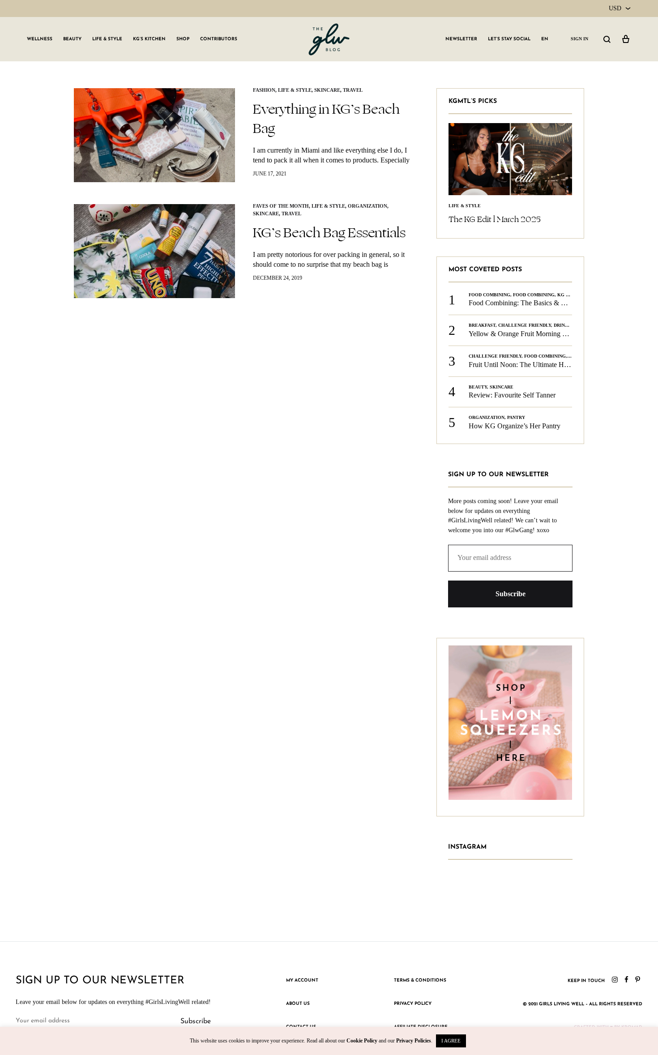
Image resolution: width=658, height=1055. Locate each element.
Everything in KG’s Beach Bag (326, 119)
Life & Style (107, 39)
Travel (353, 90)
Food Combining (489, 294)
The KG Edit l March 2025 (495, 219)
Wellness (39, 39)
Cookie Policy (361, 1041)
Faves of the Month (281, 206)
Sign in (579, 38)
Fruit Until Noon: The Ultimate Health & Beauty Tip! (545, 364)
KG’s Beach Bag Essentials (329, 232)
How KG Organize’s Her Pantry (514, 426)
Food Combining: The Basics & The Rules (529, 303)
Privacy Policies (413, 1041)
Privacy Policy (413, 1003)
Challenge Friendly (524, 325)
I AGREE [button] (451, 1040)
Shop (182, 39)
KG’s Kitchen (149, 39)
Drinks (562, 325)
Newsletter (461, 39)
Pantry (516, 417)
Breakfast (482, 325)
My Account (302, 980)
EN (544, 39)
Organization (367, 206)
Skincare (327, 90)
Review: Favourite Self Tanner (512, 395)
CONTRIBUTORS (218, 39)
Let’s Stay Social (509, 39)
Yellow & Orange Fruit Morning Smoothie (529, 333)
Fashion (264, 90)
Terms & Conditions (420, 980)
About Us (298, 1003)
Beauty (72, 39)
